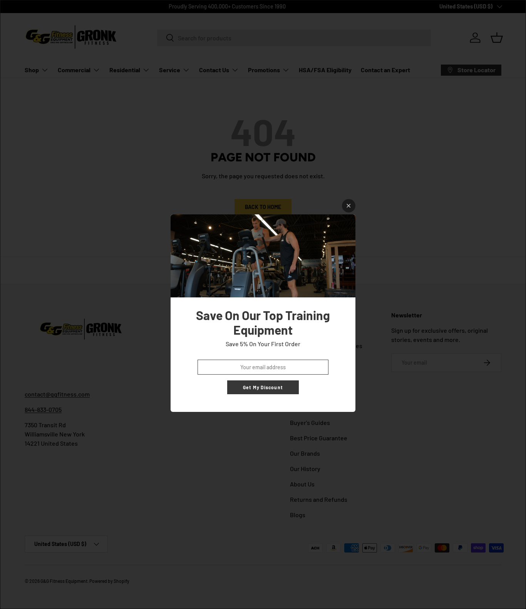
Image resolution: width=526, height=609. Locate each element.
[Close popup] (348, 205)
